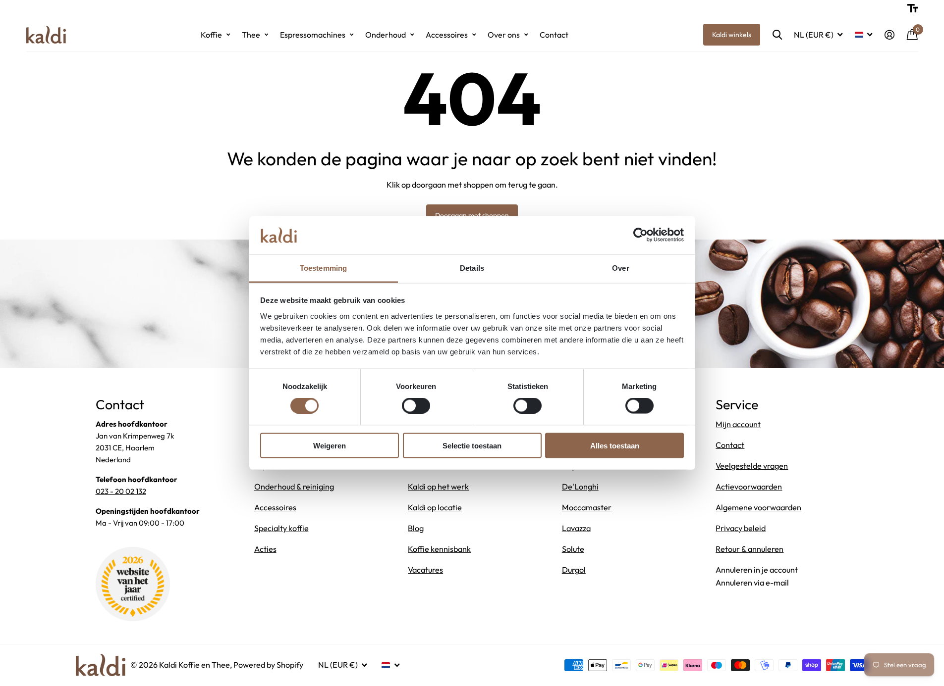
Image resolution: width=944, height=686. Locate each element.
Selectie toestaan (472, 445)
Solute (573, 549)
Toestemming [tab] (323, 267)
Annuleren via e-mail (752, 583)
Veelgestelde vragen (752, 466)
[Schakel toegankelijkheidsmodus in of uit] (912, 8)
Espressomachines (312, 35)
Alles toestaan (614, 445)
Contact (554, 35)
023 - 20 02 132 (121, 491)
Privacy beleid (741, 528)
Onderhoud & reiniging (294, 486)
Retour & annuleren (749, 549)
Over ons (504, 35)
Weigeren (329, 445)
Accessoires (447, 35)
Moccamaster (586, 507)
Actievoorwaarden (749, 486)
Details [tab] (472, 267)
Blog (416, 528)
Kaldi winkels (731, 34)
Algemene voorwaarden (758, 507)
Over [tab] (620, 267)
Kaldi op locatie (435, 507)
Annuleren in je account (757, 570)
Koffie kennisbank (439, 549)
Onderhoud (385, 35)
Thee (251, 35)
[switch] (416, 406)
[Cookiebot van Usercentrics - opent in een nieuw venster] (640, 235)
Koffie (211, 35)
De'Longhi (580, 486)
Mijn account (738, 424)
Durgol (574, 570)
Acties (265, 549)
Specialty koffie (281, 528)
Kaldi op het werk (438, 486)
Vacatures (425, 570)
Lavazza (576, 528)
